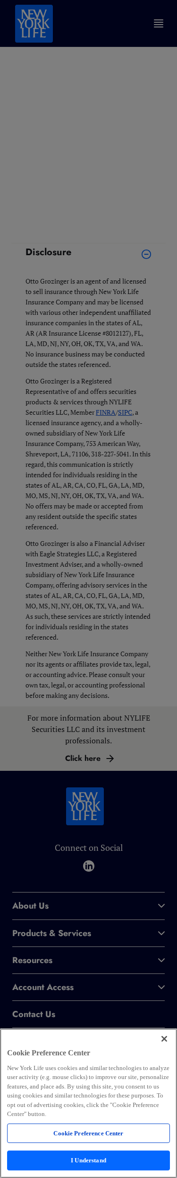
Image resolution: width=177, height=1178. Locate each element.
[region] (88, 1103)
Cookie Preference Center (88, 1133)
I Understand (88, 1160)
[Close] (164, 1038)
